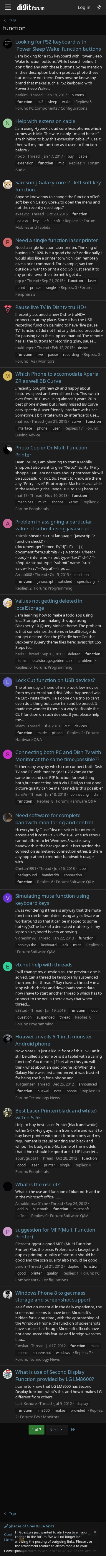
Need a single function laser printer (56, 240)
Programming (60, 588)
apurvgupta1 (26, 1158)
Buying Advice (27, 435)
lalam (20, 726)
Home (9, 1539)
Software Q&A (81, 881)
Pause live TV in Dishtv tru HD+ (51, 307)
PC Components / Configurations (58, 108)
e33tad (21, 1010)
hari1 (19, 654)
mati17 (21, 495)
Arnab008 (23, 574)
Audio (20, 169)
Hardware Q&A (28, 739)
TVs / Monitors (41, 361)
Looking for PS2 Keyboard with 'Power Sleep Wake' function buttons (58, 45)
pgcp (19, 280)
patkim (21, 94)
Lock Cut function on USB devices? (55, 680)
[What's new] (99, 7)
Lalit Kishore (26, 1403)
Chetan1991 (25, 868)
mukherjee (24, 347)
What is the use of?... (39, 1184)
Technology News (44, 1097)
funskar (22, 1345)
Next (54, 1429)
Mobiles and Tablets (32, 227)
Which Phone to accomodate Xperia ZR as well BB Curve (57, 377)
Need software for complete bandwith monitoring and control (54, 819)
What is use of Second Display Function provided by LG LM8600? (54, 1375)
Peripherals (25, 294)
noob (20, 156)
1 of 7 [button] (36, 1429)
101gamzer (25, 1084)
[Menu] (8, 7)
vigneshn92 (25, 938)
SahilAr (21, 794)
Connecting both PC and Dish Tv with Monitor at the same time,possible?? (58, 756)
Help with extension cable (45, 121)
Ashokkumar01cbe (31, 1203)
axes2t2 (22, 214)
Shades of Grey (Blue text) (31, 1526)
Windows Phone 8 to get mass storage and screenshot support (52, 1296)
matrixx (22, 421)
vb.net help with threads (43, 964)
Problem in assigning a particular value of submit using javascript (53, 525)
